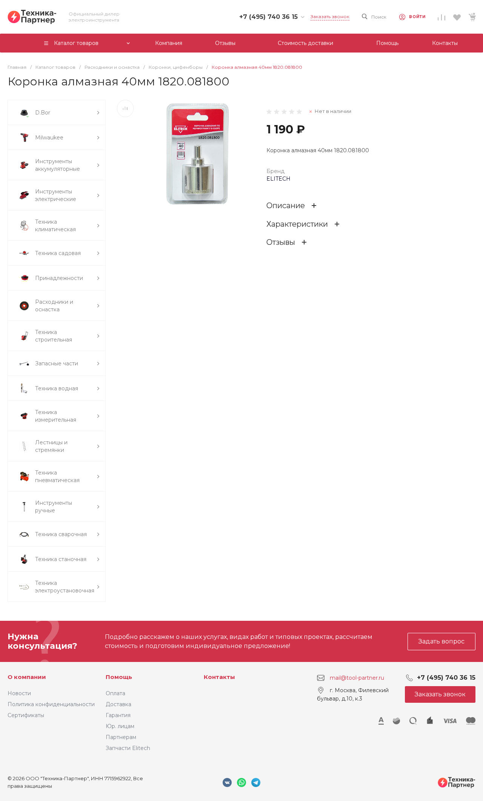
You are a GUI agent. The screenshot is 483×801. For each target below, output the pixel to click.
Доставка (118, 704)
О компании (27, 676)
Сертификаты (26, 715)
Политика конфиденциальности (51, 704)
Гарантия (118, 715)
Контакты (219, 676)
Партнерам (121, 737)
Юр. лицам (120, 726)
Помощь (119, 676)
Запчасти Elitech (128, 748)
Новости (19, 693)
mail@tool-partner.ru (357, 677)
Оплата (115, 693)
